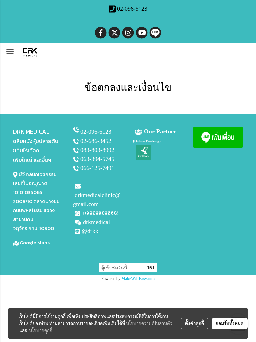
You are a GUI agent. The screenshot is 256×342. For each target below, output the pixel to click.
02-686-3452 (95, 141)
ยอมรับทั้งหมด (230, 323)
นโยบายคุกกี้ (40, 330)
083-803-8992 (97, 150)
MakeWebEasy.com (138, 278)
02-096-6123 (95, 131)
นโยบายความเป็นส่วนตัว (149, 323)
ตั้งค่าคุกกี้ (194, 323)
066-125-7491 (97, 168)
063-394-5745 (97, 159)
